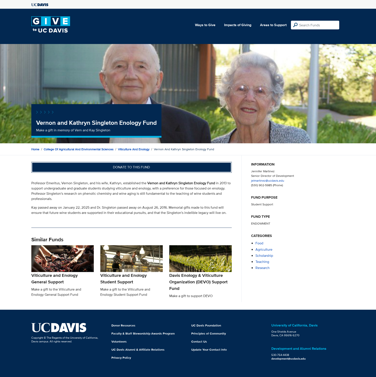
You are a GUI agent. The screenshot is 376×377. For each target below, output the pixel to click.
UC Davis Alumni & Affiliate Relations (137, 349)
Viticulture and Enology (133, 149)
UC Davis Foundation (206, 325)
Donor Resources (123, 325)
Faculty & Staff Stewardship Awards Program (143, 333)
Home (35, 149)
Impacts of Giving (237, 24)
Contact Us (199, 341)
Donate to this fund (131, 167)
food (259, 243)
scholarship (264, 255)
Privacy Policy (121, 357)
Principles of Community (208, 333)
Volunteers (119, 341)
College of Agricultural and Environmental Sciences (79, 149)
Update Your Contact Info (209, 349)
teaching (262, 261)
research (262, 267)
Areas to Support (273, 24)
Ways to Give (205, 24)
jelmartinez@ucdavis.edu (267, 180)
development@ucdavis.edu (288, 359)
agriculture (263, 249)
